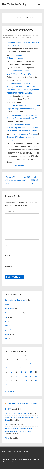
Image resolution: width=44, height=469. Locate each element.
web (6, 338)
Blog (9, 452)
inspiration (28, 105)
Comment (9, 212)
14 (26, 372)
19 (16, 376)
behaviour (29, 124)
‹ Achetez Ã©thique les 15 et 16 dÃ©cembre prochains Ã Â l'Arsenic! (17, 180)
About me (26, 452)
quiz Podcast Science (12, 330)
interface (14, 105)
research (18, 55)
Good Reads (17, 452)
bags (27, 71)
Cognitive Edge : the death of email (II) (22, 118)
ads (12, 55)
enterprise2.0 (16, 134)
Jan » (12, 391)
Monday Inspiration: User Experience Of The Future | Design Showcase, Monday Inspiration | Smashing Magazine (23, 90)
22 (31, 376)
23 (36, 376)
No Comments (27, 38)
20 (21, 376)
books (7, 304)
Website (8, 266)
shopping (21, 71)
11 (11, 372)
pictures (22, 83)
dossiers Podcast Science (13, 313)
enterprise (33, 115)
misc (6, 321)
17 (6, 376)
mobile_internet (17, 165)
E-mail (7, 256)
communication (17, 115)
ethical (14, 71)
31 (6, 385)
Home (4, 452)
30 (36, 380)
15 (31, 372)
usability (35, 105)
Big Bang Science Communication (16, 300)
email (26, 115)
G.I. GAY (8, 409)
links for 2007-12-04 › (34, 180)
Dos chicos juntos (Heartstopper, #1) (17, 413)
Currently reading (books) (22, 404)
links (15, 38)
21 (26, 376)
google (35, 134)
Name (7, 245)
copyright (15, 83)
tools (28, 83)
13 (21, 372)
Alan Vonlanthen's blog (14, 4)
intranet (25, 134)
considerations (9, 309)
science (7, 334)
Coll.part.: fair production (16, 58)
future (21, 105)
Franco (7, 424)
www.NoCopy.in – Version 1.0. (19, 74)
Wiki (30, 134)
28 (26, 380)
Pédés (7, 438)
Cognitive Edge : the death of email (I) (22, 109)
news (6, 326)
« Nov (7, 391)
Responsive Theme (9, 462)
